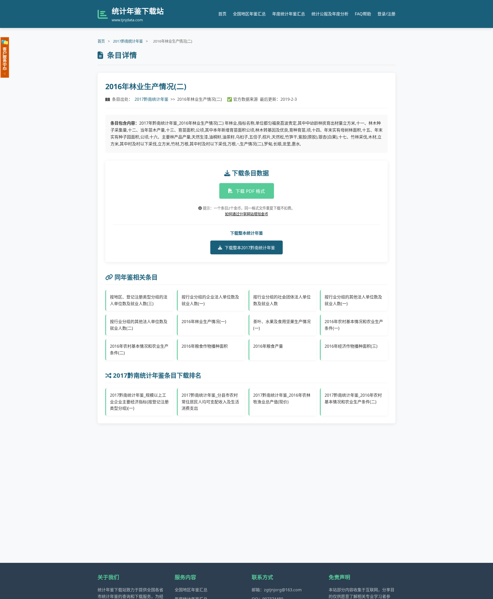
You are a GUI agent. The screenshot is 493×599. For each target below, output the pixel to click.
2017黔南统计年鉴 (128, 41)
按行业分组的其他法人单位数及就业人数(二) (138, 325)
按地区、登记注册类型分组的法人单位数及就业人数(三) (138, 300)
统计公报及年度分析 (329, 14)
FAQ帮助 (363, 14)
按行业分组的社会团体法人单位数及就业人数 (282, 300)
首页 (222, 14)
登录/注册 (386, 14)
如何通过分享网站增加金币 (246, 214)
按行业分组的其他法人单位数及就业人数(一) (353, 300)
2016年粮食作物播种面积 (205, 346)
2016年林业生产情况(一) (204, 321)
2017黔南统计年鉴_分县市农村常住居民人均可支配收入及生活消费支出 (210, 401)
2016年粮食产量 (268, 346)
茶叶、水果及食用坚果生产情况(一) (282, 325)
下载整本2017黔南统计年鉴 (250, 248)
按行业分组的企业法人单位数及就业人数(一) (210, 300)
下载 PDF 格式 (250, 191)
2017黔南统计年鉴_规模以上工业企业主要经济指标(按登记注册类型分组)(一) (139, 401)
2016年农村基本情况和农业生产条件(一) (354, 325)
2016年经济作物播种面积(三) (351, 346)
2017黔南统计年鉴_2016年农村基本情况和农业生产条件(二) (353, 398)
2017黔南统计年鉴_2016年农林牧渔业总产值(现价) (281, 398)
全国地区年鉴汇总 (249, 14)
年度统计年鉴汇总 (288, 14)
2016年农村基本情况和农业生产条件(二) (139, 349)
